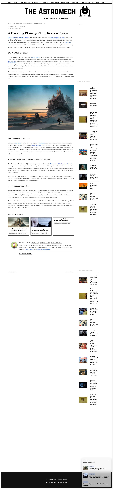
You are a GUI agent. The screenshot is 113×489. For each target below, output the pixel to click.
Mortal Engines (55, 2)
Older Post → (70, 271)
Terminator (42, 143)
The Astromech (29, 249)
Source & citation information (57, 482)
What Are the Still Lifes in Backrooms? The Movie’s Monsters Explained (94, 209)
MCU (93, 2)
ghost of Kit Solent (36, 145)
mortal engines (17, 23)
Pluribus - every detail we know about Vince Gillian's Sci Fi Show (94, 360)
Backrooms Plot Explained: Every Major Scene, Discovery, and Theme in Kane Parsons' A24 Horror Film (94, 119)
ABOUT (10, 2)
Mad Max (87, 2)
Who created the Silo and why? (93, 186)
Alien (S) (45, 2)
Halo (97, 2)
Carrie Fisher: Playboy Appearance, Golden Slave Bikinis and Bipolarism (94, 345)
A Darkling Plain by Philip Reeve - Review (38, 33)
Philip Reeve (12, 38)
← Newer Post (12, 271)
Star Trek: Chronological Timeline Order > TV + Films (94, 311)
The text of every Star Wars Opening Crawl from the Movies (93, 135)
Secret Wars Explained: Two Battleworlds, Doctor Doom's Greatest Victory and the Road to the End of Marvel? (94, 152)
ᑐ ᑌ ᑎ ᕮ (21, 2)
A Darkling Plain (22, 37)
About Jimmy (35, 242)
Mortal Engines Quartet (57, 38)
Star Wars (27, 2)
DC (40, 2)
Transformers (65, 2)
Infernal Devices (35, 57)
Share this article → (25, 253)
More (103, 2)
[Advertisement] (88, 54)
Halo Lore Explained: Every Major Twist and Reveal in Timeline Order (94, 385)
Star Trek (35, 2)
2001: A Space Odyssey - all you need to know (94, 196)
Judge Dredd (75, 2)
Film (82, 2)
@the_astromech (56, 242)
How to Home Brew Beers (43, 249)
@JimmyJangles (45, 242)
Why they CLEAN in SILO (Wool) (93, 167)
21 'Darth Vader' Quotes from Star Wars (94, 176)
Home (15, 2)
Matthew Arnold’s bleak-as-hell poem (60, 164)
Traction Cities (12, 61)
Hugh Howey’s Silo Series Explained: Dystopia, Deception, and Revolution (93, 92)
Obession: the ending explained (93, 105)
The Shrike (18, 143)
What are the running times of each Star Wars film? (93, 372)
